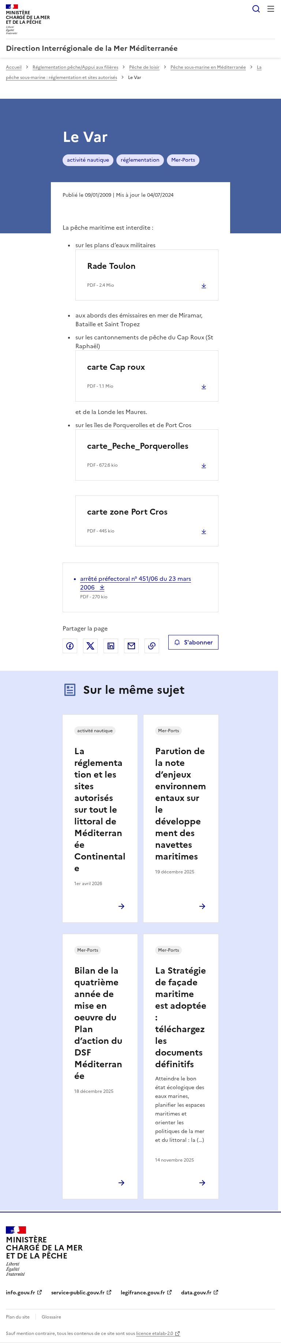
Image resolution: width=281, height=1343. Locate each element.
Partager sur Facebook (70, 646)
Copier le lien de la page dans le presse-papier (152, 646)
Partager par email (131, 646)
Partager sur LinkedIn (111, 646)
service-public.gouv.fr (78, 1293)
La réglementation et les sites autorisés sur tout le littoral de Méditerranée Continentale (99, 810)
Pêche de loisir (144, 67)
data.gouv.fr (196, 1293)
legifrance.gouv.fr (143, 1293)
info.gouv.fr (20, 1293)
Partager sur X (90, 646)
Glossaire (51, 1317)
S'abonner (198, 642)
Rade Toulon (111, 266)
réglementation (140, 160)
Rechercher (256, 8)
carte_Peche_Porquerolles (137, 446)
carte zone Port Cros (127, 512)
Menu (270, 8)
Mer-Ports (183, 160)
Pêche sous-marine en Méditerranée (208, 67)
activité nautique (88, 160)
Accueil (14, 67)
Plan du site (18, 1317)
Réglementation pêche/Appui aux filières (75, 67)
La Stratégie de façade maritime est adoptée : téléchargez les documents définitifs (180, 1017)
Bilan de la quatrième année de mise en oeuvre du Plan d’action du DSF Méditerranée (98, 1023)
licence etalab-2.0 (154, 1333)
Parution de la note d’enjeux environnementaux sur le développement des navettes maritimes (180, 804)
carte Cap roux (116, 367)
